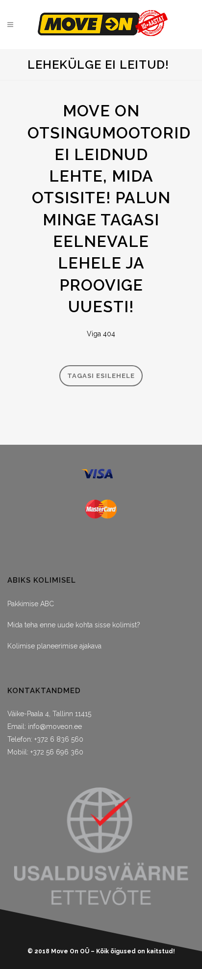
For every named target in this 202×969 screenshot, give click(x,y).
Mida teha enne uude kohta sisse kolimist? (73, 625)
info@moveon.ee (55, 726)
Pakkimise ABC (30, 604)
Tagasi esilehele (101, 375)
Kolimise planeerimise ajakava (54, 646)
